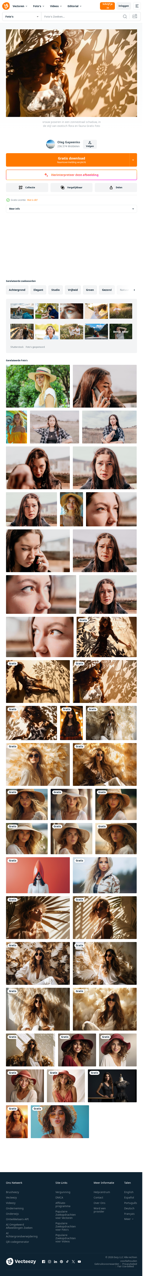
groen (90, 288)
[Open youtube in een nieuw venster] (79, 1259)
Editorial (73, 6)
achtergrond (17, 288)
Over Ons (99, 1201)
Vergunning (62, 1190)
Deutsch (126, 1206)
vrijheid (73, 288)
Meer (124, 1217)
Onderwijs (12, 1212)
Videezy (10, 1201)
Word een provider (100, 1208)
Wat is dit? (32, 200)
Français (126, 1212)
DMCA (59, 1195)
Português (127, 1201)
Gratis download (71, 160)
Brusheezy (12, 1190)
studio (55, 288)
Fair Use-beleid (123, 1264)
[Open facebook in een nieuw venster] (43, 1259)
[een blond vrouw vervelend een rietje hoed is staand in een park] (38, 384)
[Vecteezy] (6, 6)
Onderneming (15, 1206)
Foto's (37, 6)
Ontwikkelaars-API (17, 1217)
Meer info (14, 206)
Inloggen (124, 5)
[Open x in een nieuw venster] (73, 1259)
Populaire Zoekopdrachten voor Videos (65, 1236)
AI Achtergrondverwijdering (22, 1232)
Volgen (90, 146)
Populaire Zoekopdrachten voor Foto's (65, 1224)
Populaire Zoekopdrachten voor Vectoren (65, 1213)
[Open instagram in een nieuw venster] (49, 1259)
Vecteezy (11, 1195)
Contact (98, 1195)
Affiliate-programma (62, 1202)
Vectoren (18, 6)
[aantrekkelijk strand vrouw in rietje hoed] (27, 802)
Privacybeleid (127, 1262)
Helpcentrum (102, 1190)
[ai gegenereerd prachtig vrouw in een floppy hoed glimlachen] (77, 1048)
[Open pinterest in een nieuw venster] (61, 1259)
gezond (107, 288)
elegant (38, 288)
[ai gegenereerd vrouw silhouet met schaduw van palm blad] (38, 915)
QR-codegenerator (17, 1240)
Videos (54, 6)
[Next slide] (128, 288)
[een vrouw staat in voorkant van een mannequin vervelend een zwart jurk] (112, 1084)
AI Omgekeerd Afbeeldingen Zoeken (19, 1224)
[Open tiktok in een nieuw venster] (67, 1259)
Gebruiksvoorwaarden (104, 1262)
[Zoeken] (125, 16)
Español (126, 1195)
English (126, 1190)
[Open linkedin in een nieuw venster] (55, 1259)
